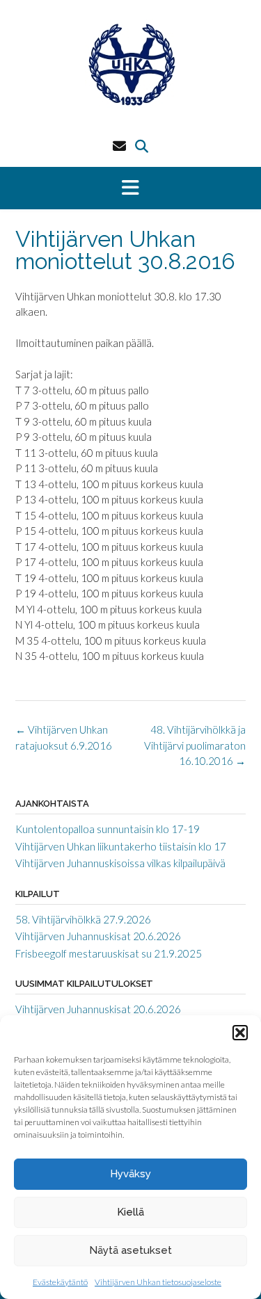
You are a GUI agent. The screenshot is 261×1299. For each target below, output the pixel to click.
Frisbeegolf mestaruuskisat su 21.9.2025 (108, 953)
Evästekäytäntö (60, 1282)
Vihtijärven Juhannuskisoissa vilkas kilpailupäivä (120, 863)
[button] (240, 1033)
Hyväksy (130, 1174)
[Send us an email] (119, 146)
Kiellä (130, 1212)
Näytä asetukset (130, 1250)
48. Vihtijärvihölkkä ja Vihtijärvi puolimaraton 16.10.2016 (195, 745)
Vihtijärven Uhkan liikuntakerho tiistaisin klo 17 (120, 846)
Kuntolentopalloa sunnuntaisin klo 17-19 (107, 829)
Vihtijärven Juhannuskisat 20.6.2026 (98, 936)
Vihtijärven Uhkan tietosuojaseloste (158, 1282)
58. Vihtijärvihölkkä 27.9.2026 (83, 919)
